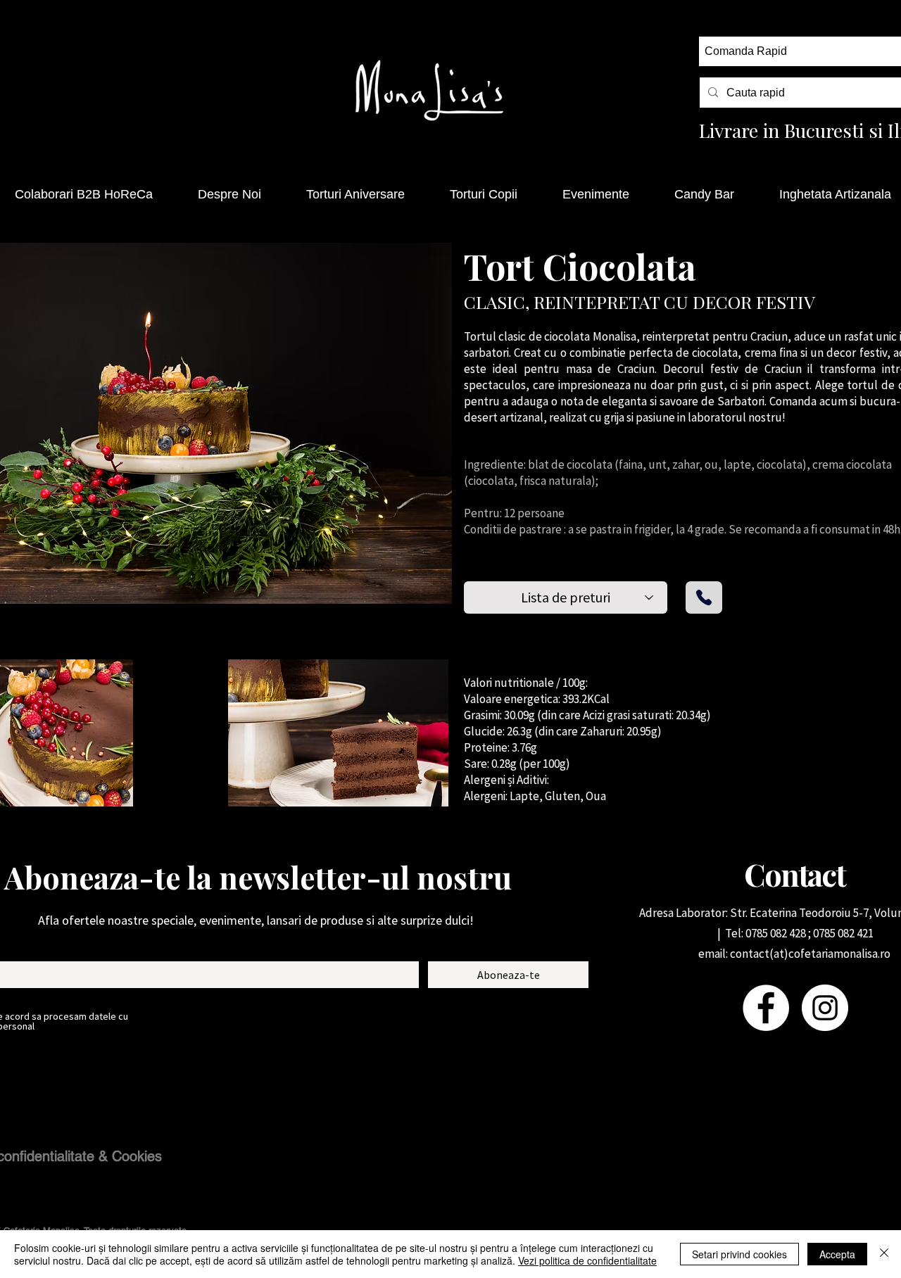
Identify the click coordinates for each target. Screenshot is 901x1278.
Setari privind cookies (739, 1254)
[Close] (884, 1254)
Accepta (837, 1254)
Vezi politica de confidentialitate (587, 1260)
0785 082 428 (775, 933)
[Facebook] (766, 1008)
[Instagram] (825, 1008)
